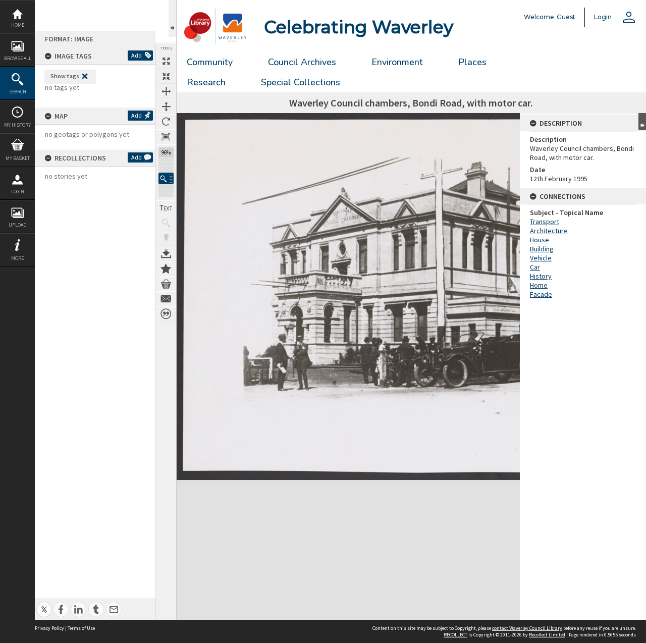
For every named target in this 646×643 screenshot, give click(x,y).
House (539, 239)
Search (17, 91)
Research (206, 82)
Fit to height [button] (166, 106)
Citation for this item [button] (166, 314)
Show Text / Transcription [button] (166, 208)
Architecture (549, 230)
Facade (541, 294)
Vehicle (541, 257)
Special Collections (300, 82)
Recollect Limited (547, 634)
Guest (566, 17)
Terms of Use (81, 628)
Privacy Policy (49, 628)
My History (17, 125)
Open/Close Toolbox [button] (172, 18)
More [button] (17, 258)
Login (17, 191)
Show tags (64, 76)
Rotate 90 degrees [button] (166, 121)
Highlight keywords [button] (166, 238)
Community (210, 62)
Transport (544, 221)
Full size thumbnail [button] (166, 61)
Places (472, 62)
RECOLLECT (455, 634)
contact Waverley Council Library (527, 628)
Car (535, 267)
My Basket (18, 158)
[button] (166, 178)
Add (136, 55)
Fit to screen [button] (166, 76)
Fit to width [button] (166, 91)
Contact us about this (166, 298)
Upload (17, 225)
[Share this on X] (44, 604)
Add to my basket (166, 283)
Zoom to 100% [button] (166, 136)
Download (166, 253)
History (541, 276)
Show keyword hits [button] (166, 223)
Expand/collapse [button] (642, 121)
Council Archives (302, 62)
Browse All (17, 58)
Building (542, 248)
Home (17, 25)
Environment (397, 62)
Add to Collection (166, 268)
